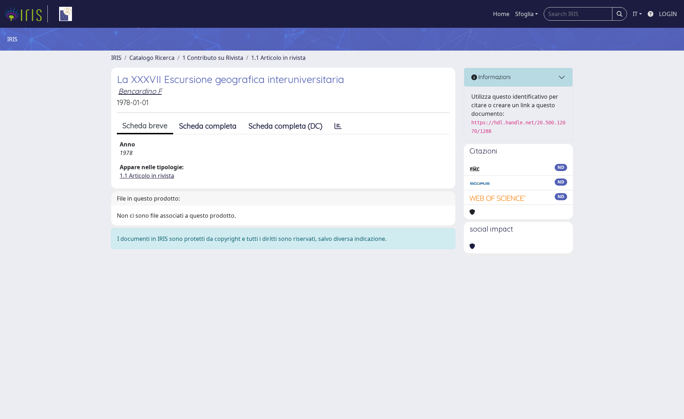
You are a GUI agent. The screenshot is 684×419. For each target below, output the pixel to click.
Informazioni (494, 77)
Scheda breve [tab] (145, 125)
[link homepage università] (65, 13)
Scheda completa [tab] (208, 125)
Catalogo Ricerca (152, 58)
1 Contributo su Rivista (212, 58)
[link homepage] (26, 13)
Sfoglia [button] (524, 14)
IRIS (116, 58)
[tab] (338, 126)
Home (501, 14)
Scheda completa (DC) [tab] (285, 125)
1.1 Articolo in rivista (278, 58)
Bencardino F (140, 91)
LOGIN (668, 14)
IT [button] (635, 14)
